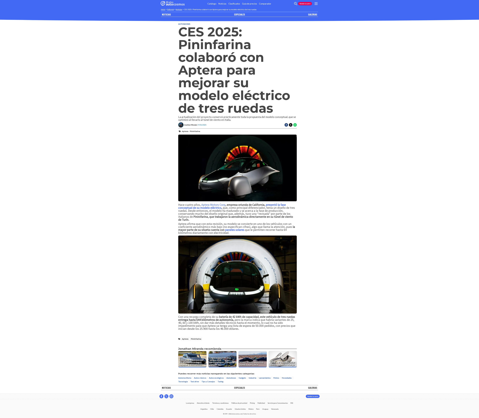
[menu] (316, 3)
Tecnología (183, 381)
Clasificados (234, 3)
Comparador (265, 3)
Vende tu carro (304, 4)
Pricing (252, 403)
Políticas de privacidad (239, 403)
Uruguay (265, 409)
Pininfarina (195, 131)
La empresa (190, 403)
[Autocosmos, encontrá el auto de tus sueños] (173, 3)
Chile (212, 409)
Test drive (194, 381)
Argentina (203, 409)
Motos (276, 378)
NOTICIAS (166, 14)
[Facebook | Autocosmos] (161, 396)
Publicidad (261, 403)
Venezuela (275, 409)
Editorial (170, 9)
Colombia (220, 409)
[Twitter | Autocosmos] (166, 396)
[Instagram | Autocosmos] (171, 396)
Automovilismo (184, 378)
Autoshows (184, 24)
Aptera (185, 131)
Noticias (222, 3)
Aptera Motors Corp (213, 205)
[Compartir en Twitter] (290, 125)
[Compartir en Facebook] (286, 125)
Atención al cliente (203, 403)
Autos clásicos (200, 378)
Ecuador (229, 409)
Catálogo (211, 3)
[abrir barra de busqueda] (295, 3)
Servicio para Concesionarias (278, 403)
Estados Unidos (240, 409)
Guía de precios (249, 3)
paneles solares (234, 230)
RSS (292, 403)
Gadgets (242, 378)
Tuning (220, 381)
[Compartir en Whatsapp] (295, 125)
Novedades (287, 378)
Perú (257, 409)
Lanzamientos (265, 378)
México (250, 409)
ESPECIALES (239, 14)
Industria (252, 378)
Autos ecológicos (216, 378)
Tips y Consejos (208, 381)
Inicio (163, 9)
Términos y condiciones (220, 403)
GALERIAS (312, 14)
